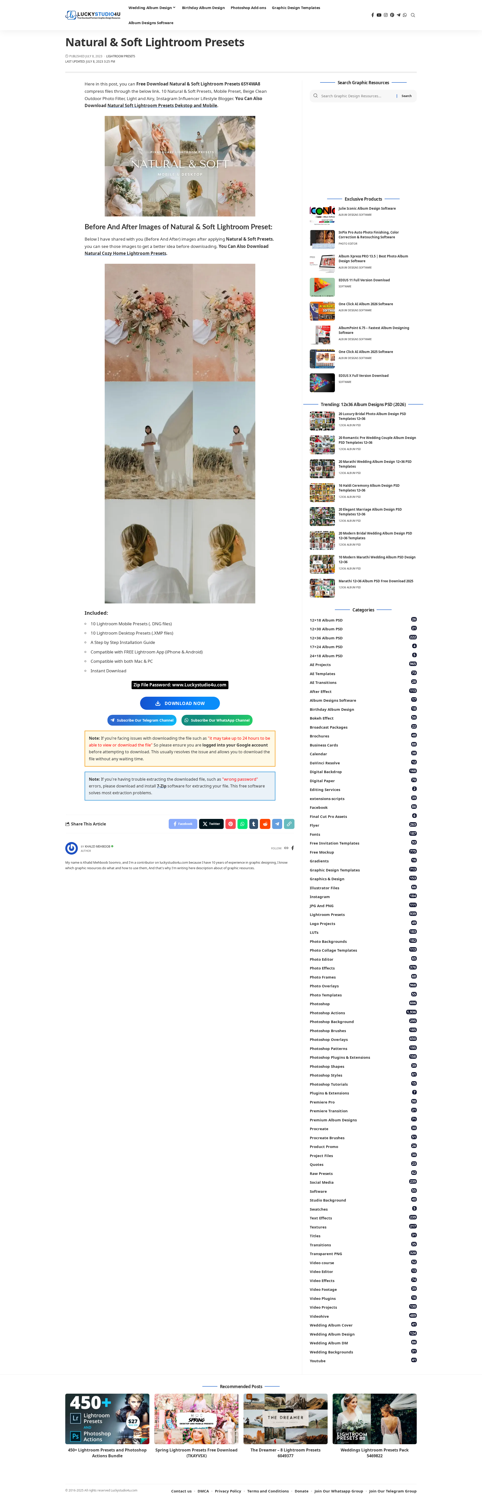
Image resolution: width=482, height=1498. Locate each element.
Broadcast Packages (363, 727)
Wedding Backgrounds (363, 1351)
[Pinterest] (392, 15)
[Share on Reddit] (265, 824)
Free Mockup (363, 852)
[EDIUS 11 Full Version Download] (322, 287)
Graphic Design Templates (363, 869)
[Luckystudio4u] (92, 15)
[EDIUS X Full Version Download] (322, 382)
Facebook (363, 807)
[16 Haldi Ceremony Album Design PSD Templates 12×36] (322, 492)
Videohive (363, 1316)
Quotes (363, 1164)
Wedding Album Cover (363, 1325)
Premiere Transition (363, 1110)
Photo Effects (363, 968)
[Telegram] (398, 15)
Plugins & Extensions (362, 1092)
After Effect (363, 691)
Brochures (363, 735)
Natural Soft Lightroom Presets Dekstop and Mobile (162, 105)
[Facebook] (372, 15)
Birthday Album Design (363, 709)
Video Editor (363, 1271)
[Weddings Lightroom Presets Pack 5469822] (375, 1419)
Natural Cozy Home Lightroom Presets (125, 253)
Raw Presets (363, 1173)
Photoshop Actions (363, 1012)
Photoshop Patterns (363, 1048)
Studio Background (363, 1200)
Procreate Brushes (363, 1137)
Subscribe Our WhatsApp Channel (220, 720)
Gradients (363, 860)
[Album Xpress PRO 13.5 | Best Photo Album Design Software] (322, 263)
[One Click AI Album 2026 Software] (322, 311)
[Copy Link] (289, 824)
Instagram (363, 896)
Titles (363, 1235)
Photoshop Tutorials (363, 1084)
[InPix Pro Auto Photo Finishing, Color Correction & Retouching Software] (322, 239)
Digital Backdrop (363, 771)
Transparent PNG (363, 1253)
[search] (412, 15)
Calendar (363, 753)
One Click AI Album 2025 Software (366, 351)
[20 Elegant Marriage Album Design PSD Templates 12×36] (322, 516)
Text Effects (363, 1217)
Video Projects (363, 1307)
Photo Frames (363, 977)
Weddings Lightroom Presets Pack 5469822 (375, 1453)
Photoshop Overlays (363, 1039)
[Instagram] (386, 15)
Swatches (362, 1209)
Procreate (363, 1128)
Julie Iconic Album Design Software (367, 208)
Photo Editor (348, 243)
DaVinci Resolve (363, 762)
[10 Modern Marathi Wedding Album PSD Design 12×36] (322, 564)
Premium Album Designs (363, 1119)
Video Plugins (363, 1298)
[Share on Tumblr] (253, 824)
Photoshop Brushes (363, 1030)
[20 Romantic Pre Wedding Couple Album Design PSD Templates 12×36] (322, 444)
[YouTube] (379, 15)
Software (345, 286)
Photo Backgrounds (363, 941)
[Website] (286, 848)
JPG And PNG (363, 905)
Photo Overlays (363, 985)
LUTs (363, 932)
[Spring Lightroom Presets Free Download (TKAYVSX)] (196, 1419)
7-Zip (161, 786)
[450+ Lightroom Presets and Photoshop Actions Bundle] (107, 1419)
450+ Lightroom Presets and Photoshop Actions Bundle (107, 1453)
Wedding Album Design (363, 1334)
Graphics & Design (363, 878)
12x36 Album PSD (350, 425)
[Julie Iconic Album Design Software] (322, 215)
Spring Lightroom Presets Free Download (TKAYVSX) (196, 1453)
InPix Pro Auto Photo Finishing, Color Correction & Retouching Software (369, 235)
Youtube (363, 1360)
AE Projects (363, 664)
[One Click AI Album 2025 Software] (322, 358)
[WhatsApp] (405, 15)
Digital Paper (363, 780)
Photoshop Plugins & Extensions (363, 1057)
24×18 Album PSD (362, 655)
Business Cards (363, 744)
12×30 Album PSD (363, 628)
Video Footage (363, 1289)
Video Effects (363, 1280)
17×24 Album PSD (362, 646)
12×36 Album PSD (363, 637)
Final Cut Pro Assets (362, 816)
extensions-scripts (363, 798)
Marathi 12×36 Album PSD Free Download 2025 (376, 581)
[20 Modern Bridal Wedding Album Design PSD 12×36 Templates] (322, 540)
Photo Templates (363, 994)
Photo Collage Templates (363, 950)
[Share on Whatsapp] (242, 824)
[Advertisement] (363, 149)
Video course (363, 1262)
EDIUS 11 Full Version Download (364, 280)
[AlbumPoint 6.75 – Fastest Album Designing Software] (322, 335)
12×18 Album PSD (363, 620)
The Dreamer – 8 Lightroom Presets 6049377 (286, 1453)
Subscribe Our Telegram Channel (145, 720)
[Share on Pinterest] (230, 824)
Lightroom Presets (120, 56)
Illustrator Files (363, 887)
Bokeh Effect (363, 718)
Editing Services (362, 789)
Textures (363, 1226)
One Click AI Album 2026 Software (366, 304)
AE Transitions (363, 682)
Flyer (363, 825)
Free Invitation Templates (363, 843)
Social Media (363, 1182)
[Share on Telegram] (277, 824)
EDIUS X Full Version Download (364, 375)
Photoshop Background (363, 1021)
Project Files (363, 1155)
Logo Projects (363, 923)
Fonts (363, 834)
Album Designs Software (355, 214)
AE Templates (363, 673)
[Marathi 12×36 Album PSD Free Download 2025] (322, 588)
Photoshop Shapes (363, 1066)
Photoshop (363, 1003)
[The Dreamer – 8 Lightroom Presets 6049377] (286, 1419)
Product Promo (363, 1146)
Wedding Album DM (363, 1342)
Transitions (363, 1244)
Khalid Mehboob (97, 846)
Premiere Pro (363, 1102)
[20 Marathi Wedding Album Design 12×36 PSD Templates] (322, 468)
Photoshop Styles (363, 1075)
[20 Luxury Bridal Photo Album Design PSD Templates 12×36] (322, 421)
